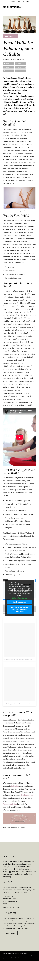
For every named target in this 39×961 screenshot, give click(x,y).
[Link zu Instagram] (34, 955)
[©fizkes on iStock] (19, 24)
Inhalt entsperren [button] (19, 602)
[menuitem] (15, 1)
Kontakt (25, 1)
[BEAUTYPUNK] (13, 7)
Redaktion (20, 59)
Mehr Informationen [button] (19, 598)
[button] (8, 63)
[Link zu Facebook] (31, 955)
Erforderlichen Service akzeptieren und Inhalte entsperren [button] (19, 609)
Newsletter (15, 1)
